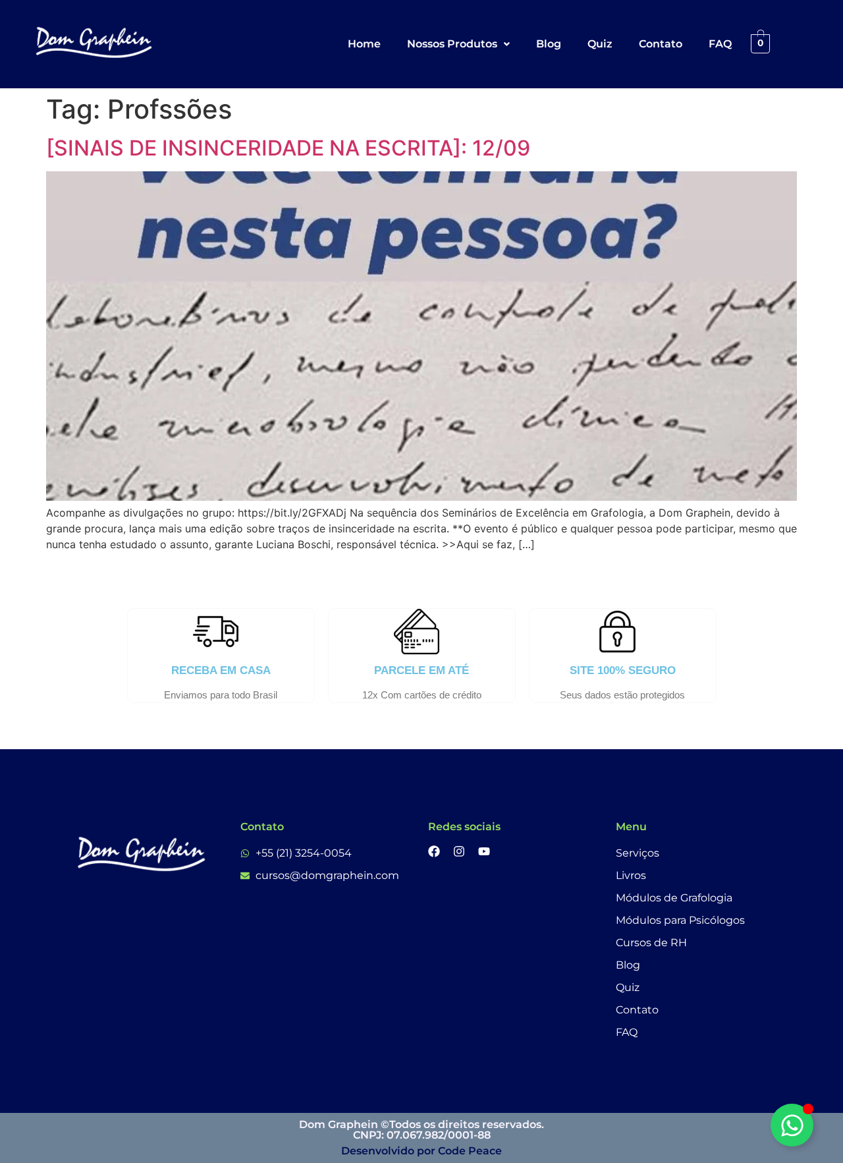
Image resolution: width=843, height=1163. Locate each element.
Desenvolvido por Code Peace (421, 1151)
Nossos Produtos (452, 44)
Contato (660, 44)
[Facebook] (434, 851)
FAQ (720, 44)
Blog (548, 44)
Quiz (599, 44)
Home (364, 44)
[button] (458, 44)
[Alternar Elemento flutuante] (792, 1125)
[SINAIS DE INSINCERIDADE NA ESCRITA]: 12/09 (288, 148)
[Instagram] (459, 851)
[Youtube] (484, 851)
